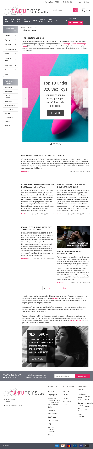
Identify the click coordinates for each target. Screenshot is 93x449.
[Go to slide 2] (85, 98)
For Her (12, 21)
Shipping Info (52, 395)
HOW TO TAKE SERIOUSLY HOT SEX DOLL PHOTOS (42, 156)
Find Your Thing (75, 23)
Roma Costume (10, 105)
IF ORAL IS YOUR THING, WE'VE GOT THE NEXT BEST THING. (36, 228)
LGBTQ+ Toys (42, 21)
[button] (55, 113)
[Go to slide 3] (57, 144)
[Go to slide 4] (25, 98)
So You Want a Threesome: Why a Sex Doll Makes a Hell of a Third (37, 186)
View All (7, 125)
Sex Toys (6, 21)
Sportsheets (9, 117)
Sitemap (51, 435)
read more (24, 171)
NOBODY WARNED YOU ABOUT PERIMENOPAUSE (70, 252)
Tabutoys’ (55, 298)
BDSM (35, 20)
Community (73, 18)
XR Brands (8, 101)
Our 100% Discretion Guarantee (51, 429)
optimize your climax (76, 320)
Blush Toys (8, 91)
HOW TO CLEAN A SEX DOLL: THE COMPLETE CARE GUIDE (71, 186)
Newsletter (51, 410)
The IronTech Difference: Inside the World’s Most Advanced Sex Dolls (54, 402)
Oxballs (7, 121)
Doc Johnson (9, 109)
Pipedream (8, 87)
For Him (18, 21)
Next (64, 288)
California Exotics (8, 97)
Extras (58, 20)
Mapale (7, 113)
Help (49, 424)
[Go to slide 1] (51, 144)
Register (87, 2)
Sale (65, 20)
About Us (51, 391)
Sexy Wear (50, 21)
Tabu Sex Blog (53, 413)
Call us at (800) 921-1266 (14, 405)
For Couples (27, 21)
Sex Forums (52, 417)
